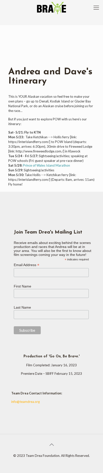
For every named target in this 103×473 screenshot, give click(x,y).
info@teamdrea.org (25, 402)
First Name (22, 286)
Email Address (26, 265)
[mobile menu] (96, 7)
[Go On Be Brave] (51, 7)
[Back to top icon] (51, 444)
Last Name (22, 307)
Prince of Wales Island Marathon (46, 165)
